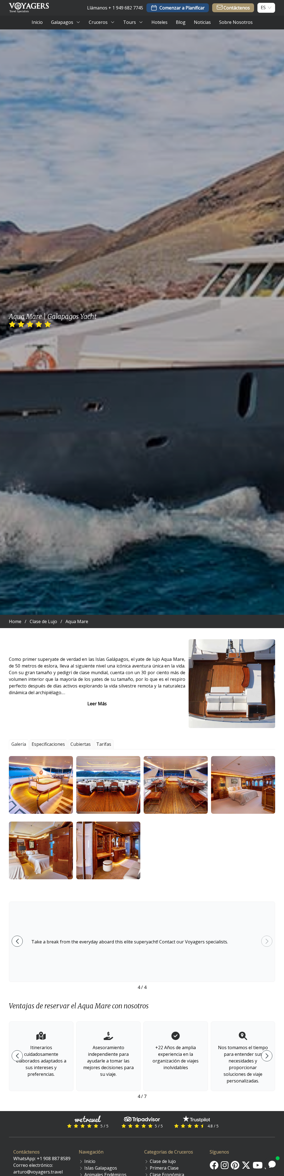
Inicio (89, 1161)
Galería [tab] (18, 744)
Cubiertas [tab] (80, 744)
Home (15, 621)
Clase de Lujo (43, 621)
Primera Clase (164, 1168)
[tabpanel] (142, 818)
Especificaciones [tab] (48, 744)
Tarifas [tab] (103, 744)
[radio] (12, 324)
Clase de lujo (163, 1161)
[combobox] (263, 7)
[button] (41, 785)
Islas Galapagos (100, 1168)
